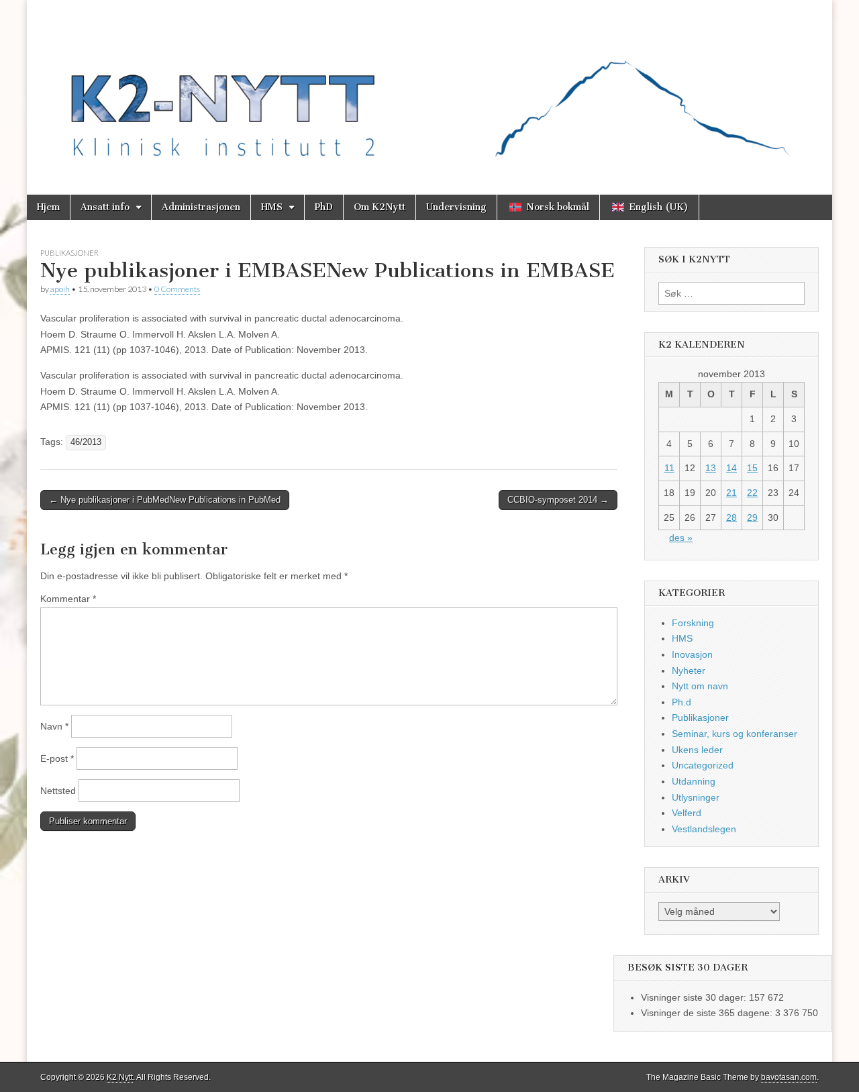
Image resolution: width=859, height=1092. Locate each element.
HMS (272, 207)
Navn (54, 726)
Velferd (686, 812)
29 (752, 517)
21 (731, 492)
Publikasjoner (69, 252)
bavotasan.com (789, 1077)
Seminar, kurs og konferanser (734, 733)
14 (731, 467)
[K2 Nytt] (429, 87)
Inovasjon (692, 654)
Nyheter (688, 670)
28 (731, 517)
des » (681, 537)
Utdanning (693, 781)
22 (752, 492)
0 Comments (177, 289)
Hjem (48, 207)
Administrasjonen (201, 207)
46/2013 (85, 442)
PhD (324, 207)
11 (669, 467)
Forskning (693, 622)
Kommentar (68, 598)
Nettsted (58, 790)
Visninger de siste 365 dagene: (708, 1012)
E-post (57, 758)
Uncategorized (703, 765)
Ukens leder (697, 749)
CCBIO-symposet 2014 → (558, 500)
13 (710, 467)
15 (752, 467)
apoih (60, 289)
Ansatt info (105, 207)
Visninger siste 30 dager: (695, 997)
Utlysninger (695, 797)
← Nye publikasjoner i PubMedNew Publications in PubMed (165, 500)
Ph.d (681, 702)
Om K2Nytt (379, 207)
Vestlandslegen (704, 829)
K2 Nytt (120, 1077)
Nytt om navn (700, 686)
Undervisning (456, 207)
